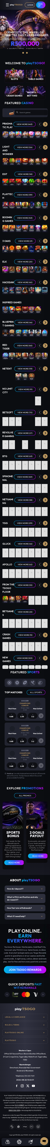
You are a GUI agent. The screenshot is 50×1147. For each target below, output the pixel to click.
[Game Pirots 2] (18, 269)
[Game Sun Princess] (38, 290)
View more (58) (25, 500)
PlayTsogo (10, 1040)
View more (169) (24, 477)
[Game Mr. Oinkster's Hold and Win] (31, 228)
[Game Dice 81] (45, 572)
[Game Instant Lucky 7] (38, 622)
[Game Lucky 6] (5, 622)
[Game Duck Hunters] (31, 399)
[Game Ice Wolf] (38, 269)
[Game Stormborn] (5, 290)
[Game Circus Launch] (38, 645)
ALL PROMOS (25, 795)
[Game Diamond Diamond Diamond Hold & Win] (38, 228)
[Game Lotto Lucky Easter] (45, 443)
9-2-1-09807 (19, 1105)
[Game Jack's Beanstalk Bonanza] (31, 531)
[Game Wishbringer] (12, 290)
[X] (27, 1085)
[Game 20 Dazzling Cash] (18, 182)
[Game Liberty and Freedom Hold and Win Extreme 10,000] (18, 228)
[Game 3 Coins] (25, 249)
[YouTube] (33, 1085)
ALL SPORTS (36, 692)
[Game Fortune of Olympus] (38, 134)
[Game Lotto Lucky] (38, 443)
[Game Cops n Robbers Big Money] (25, 309)
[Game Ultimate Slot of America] (18, 290)
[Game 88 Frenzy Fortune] (12, 420)
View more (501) (24, 658)
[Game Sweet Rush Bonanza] (31, 134)
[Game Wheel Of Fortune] (18, 622)
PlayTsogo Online (14, 1033)
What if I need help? (25, 916)
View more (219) (24, 523)
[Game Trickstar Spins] (45, 531)
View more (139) (24, 195)
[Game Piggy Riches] (18, 376)
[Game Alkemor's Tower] (31, 420)
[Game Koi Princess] (38, 376)
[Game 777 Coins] (18, 249)
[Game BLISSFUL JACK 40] (31, 572)
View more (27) (25, 433)
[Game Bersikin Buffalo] (18, 667)
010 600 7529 (29, 1076)
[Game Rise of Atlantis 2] (18, 332)
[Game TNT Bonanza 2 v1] (25, 228)
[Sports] (19, 1142)
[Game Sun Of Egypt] (12, 249)
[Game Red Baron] (18, 645)
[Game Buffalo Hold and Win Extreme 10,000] (5, 228)
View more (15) (25, 635)
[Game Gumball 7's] (25, 443)
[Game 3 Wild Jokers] (5, 510)
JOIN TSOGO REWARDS (25, 970)
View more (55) (25, 585)
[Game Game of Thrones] (5, 332)
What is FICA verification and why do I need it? (25, 898)
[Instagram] (22, 1085)
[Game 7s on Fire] (18, 161)
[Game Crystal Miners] (12, 572)
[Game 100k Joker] (18, 551)
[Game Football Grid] (12, 622)
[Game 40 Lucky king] (38, 182)
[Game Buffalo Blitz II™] (25, 205)
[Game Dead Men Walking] (25, 399)
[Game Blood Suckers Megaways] (31, 356)
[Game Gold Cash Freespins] (38, 309)
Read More (14, 862)
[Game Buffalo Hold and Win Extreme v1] (12, 228)
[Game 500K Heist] (31, 551)
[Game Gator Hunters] (5, 399)
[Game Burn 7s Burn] (18, 309)
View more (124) (24, 147)
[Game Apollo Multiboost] (25, 572)
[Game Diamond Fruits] (25, 464)
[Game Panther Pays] (31, 205)
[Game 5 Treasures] (12, 161)
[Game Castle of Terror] (12, 464)
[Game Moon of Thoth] (12, 551)
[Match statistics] (41, 715)
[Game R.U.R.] (5, 572)
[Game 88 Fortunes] (31, 161)
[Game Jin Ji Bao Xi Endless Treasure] (5, 161)
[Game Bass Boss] (12, 356)
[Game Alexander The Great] (25, 356)
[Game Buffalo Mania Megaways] (45, 356)
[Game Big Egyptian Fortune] (5, 309)
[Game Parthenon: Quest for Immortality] (5, 376)
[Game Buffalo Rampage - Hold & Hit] (25, 487)
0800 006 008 (14, 1110)
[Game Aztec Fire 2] (45, 249)
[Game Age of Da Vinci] (18, 510)
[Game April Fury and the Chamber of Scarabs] (38, 420)
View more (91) (25, 389)
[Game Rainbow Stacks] (5, 443)
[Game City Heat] (38, 487)
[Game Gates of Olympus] (12, 134)
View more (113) (25, 368)
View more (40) (24, 282)
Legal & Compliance (15, 1017)
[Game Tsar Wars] (18, 399)
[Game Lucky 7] (25, 622)
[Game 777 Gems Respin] (38, 249)
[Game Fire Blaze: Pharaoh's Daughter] (18, 205)
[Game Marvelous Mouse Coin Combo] (45, 161)
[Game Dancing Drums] (45, 599)
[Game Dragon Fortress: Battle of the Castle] (45, 510)
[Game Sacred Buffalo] (45, 667)
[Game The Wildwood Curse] (25, 290)
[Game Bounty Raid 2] (38, 356)
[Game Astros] (18, 356)
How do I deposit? (25, 889)
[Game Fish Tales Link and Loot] (31, 667)
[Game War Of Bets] (31, 622)
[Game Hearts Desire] (5, 420)
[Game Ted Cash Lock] (12, 332)
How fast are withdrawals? (25, 908)
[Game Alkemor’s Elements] (25, 420)
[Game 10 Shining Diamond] (25, 182)
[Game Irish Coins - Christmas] (31, 443)
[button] (45, 124)
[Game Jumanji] (25, 376)
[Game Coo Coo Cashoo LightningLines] (18, 531)
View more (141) (25, 174)
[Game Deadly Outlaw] (18, 443)
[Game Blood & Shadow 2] (45, 399)
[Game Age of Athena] (38, 551)
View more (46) (25, 322)
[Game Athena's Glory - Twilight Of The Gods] (12, 487)
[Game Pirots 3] (31, 269)
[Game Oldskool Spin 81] (38, 572)
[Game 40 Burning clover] (31, 182)
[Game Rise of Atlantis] (25, 332)
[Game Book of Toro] (45, 269)
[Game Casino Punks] (12, 510)
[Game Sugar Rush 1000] (45, 134)
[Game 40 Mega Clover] (38, 599)
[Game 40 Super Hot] (12, 182)
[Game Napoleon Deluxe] (38, 332)
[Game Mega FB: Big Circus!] (12, 205)
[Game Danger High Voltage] (18, 464)
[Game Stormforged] (45, 290)
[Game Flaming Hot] (31, 599)
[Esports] (31, 1142)
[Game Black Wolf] (31, 249)
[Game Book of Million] (5, 551)
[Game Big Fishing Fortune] (12, 309)
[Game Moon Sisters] (5, 249)
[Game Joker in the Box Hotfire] (38, 531)
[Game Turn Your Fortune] (31, 376)
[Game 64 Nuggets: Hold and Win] (12, 667)
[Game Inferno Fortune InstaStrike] (38, 667)
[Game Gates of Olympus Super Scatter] (5, 134)
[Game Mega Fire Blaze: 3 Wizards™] (38, 205)
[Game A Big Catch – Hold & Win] (18, 420)
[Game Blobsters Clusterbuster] (5, 356)
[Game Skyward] (31, 645)
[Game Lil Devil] (45, 464)
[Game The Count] (31, 290)
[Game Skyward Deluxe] (5, 645)
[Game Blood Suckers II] (45, 376)
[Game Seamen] (12, 399)
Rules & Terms (12, 1025)
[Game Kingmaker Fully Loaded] (38, 464)
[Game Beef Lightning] (5, 464)
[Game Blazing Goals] (31, 510)
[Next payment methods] (43, 994)
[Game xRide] (45, 645)
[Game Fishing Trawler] (25, 551)
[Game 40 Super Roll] (5, 182)
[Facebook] (16, 1085)
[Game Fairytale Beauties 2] (5, 487)
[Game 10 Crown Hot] (45, 182)
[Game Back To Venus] (45, 420)
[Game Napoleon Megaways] (31, 332)
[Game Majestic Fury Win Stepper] (45, 332)
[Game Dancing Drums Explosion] (25, 161)
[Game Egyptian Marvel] (45, 487)
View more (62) (25, 564)
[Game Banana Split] (45, 551)
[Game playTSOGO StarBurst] (12, 376)
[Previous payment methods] (7, 994)
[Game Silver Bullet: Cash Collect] (45, 205)
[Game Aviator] (25, 645)
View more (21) (25, 241)
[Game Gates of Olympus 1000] (25, 134)
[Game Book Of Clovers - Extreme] (18, 487)
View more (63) (25, 456)
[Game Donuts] (31, 464)
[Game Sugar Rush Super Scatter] (18, 134)
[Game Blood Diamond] (38, 399)
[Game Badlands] (12, 443)
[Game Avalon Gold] (12, 269)
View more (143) (24, 218)
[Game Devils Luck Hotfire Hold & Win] (25, 531)
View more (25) (25, 612)
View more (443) (24, 124)
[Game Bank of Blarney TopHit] (12, 531)
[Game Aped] (25, 510)
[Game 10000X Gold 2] (5, 531)
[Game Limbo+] (12, 645)
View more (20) (24, 261)
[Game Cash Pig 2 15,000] (45, 228)
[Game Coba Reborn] (25, 269)
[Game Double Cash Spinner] (31, 309)
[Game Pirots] (5, 269)
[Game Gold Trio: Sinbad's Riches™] (5, 205)
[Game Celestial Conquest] (31, 487)
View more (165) (24, 345)
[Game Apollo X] (18, 572)
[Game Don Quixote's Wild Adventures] (38, 510)
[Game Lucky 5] (45, 622)
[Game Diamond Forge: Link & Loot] (25, 667)
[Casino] (8, 1142)
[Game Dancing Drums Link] (38, 161)
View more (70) (24, 412)
